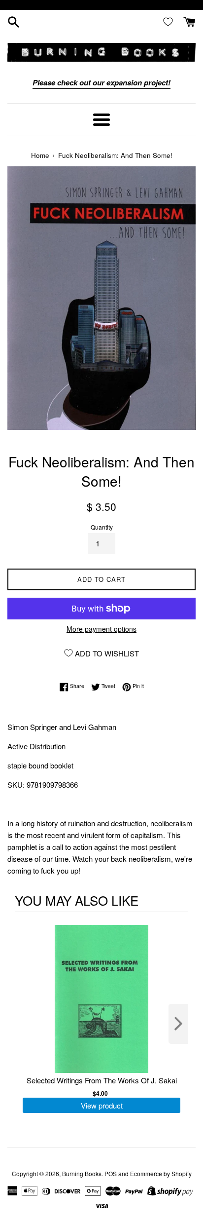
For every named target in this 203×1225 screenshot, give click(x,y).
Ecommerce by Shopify (161, 1173)
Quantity (102, 527)
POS (110, 1173)
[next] (178, 1024)
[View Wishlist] (170, 21)
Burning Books (82, 1173)
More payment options (101, 629)
